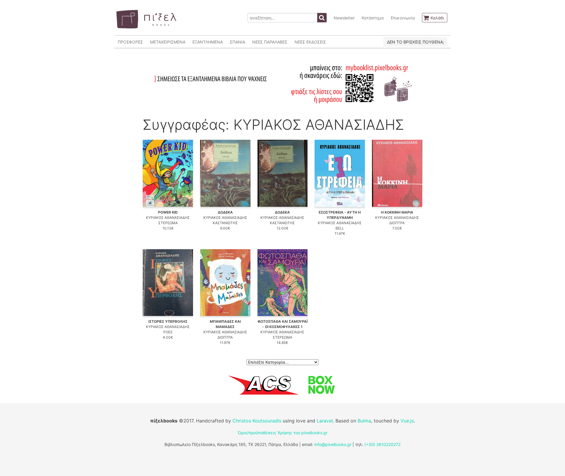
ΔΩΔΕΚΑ (225, 212)
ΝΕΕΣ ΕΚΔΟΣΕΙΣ (310, 41)
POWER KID (168, 212)
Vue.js (407, 421)
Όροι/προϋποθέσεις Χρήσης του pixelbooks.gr (283, 432)
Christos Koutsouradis (256, 421)
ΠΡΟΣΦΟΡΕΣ (130, 41)
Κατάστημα (373, 17)
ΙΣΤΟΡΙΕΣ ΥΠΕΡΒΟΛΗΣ (167, 321)
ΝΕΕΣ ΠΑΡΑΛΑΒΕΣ (270, 41)
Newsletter (344, 17)
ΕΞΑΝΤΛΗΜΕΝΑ (207, 41)
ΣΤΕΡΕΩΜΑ (168, 223)
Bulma (364, 421)
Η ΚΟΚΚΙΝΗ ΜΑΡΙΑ (397, 212)
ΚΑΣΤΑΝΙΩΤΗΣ (225, 223)
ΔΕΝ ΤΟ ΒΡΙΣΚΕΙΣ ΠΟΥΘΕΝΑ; (415, 41)
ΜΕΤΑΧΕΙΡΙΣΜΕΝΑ (167, 41)
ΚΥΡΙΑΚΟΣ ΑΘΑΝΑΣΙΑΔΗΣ (168, 217)
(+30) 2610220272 (382, 444)
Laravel (325, 421)
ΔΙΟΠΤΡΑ (397, 223)
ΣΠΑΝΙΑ (237, 41)
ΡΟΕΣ (168, 332)
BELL (339, 228)
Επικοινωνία (403, 17)
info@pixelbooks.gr (332, 444)
